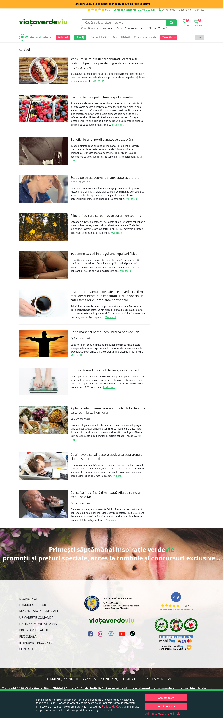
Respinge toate (166, 706)
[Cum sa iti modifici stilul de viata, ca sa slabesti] (43, 381)
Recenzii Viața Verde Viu (38, 611)
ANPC (172, 679)
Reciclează (27, 636)
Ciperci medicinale (145, 37)
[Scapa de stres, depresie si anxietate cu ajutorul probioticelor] (43, 189)
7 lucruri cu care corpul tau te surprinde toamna (106, 215)
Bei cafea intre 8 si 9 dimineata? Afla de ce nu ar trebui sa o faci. (106, 494)
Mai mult (98, 81)
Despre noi (185, 9)
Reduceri (62, 37)
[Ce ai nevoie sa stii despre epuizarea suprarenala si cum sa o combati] (43, 466)
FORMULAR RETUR (32, 605)
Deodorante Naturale (100, 28)
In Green (119, 28)
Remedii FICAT (99, 37)
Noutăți (80, 37)
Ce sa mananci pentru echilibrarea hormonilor (105, 332)
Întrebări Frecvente (35, 643)
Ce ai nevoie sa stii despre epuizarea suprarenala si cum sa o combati (106, 456)
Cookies (89, 679)
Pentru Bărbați (121, 37)
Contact (199, 9)
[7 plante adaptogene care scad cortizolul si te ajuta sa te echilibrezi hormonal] (43, 420)
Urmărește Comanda (36, 617)
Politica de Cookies (114, 706)
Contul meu (168, 9)
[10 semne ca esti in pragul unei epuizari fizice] (43, 265)
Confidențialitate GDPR (120, 679)
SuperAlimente (134, 28)
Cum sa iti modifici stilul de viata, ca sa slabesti (105, 370)
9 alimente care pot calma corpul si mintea (102, 97)
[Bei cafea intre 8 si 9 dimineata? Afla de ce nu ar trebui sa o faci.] (43, 504)
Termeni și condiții (62, 679)
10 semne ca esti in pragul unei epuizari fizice (104, 253)
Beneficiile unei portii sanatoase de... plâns (102, 139)
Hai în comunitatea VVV (38, 624)
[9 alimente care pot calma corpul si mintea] (43, 108)
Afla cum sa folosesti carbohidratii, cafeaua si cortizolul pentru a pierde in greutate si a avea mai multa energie (107, 63)
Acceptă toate (166, 698)
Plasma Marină (157, 28)
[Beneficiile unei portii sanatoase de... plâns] (43, 151)
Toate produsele (37, 37)
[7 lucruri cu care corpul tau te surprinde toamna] (43, 227)
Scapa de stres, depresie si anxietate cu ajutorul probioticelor (105, 179)
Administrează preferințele (162, 713)
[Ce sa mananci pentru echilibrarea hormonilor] (43, 343)
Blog (199, 37)
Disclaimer (154, 679)
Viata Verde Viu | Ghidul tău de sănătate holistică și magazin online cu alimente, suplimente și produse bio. (110, 688)
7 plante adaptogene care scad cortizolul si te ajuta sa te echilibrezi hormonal (108, 410)
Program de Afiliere (35, 630)
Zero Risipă (169, 37)
